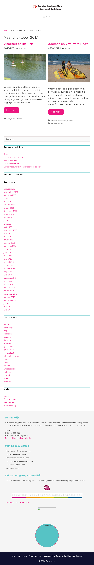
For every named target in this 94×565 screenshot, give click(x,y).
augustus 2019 (10, 272)
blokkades (8, 334)
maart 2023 (8, 202)
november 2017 (10, 294)
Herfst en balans (11, 160)
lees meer (11, 110)
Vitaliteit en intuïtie (19, 44)
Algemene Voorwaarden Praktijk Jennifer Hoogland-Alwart (56, 556)
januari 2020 (9, 265)
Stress (6, 154)
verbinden (8, 372)
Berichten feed (10, 399)
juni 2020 (8, 252)
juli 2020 (7, 249)
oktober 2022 (9, 217)
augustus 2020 (10, 246)
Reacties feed (10, 402)
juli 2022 (7, 221)
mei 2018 (8, 281)
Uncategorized (10, 369)
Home (7, 30)
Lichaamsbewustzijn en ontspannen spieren (22, 167)
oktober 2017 (9, 297)
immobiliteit (9, 353)
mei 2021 (7, 233)
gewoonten (9, 350)
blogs (8, 119)
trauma (7, 366)
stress (13, 119)
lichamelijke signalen (12, 356)
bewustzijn (8, 327)
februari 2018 (9, 287)
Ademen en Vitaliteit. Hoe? (68, 44)
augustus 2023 (10, 195)
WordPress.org (10, 405)
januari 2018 (9, 291)
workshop (8, 382)
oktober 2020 (9, 243)
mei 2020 (8, 256)
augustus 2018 (10, 278)
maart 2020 (9, 262)
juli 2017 (7, 303)
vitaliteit (19, 119)
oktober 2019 (9, 268)
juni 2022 (7, 224)
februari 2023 (9, 205)
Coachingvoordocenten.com (17, 502)
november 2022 (10, 214)
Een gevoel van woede (13, 157)
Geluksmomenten (11, 164)
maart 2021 (8, 237)
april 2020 (8, 259)
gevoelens (8, 346)
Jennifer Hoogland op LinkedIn (18, 438)
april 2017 (8, 310)
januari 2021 (9, 240)
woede (7, 378)
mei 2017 (8, 307)
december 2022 (10, 211)
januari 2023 (9, 208)
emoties (7, 343)
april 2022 (8, 227)
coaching (8, 337)
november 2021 (10, 230)
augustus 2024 (10, 189)
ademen (54, 120)
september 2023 (11, 192)
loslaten (7, 359)
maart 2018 (8, 284)
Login (6, 396)
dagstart (7, 340)
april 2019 (8, 275)
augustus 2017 (10, 300)
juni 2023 (7, 198)
